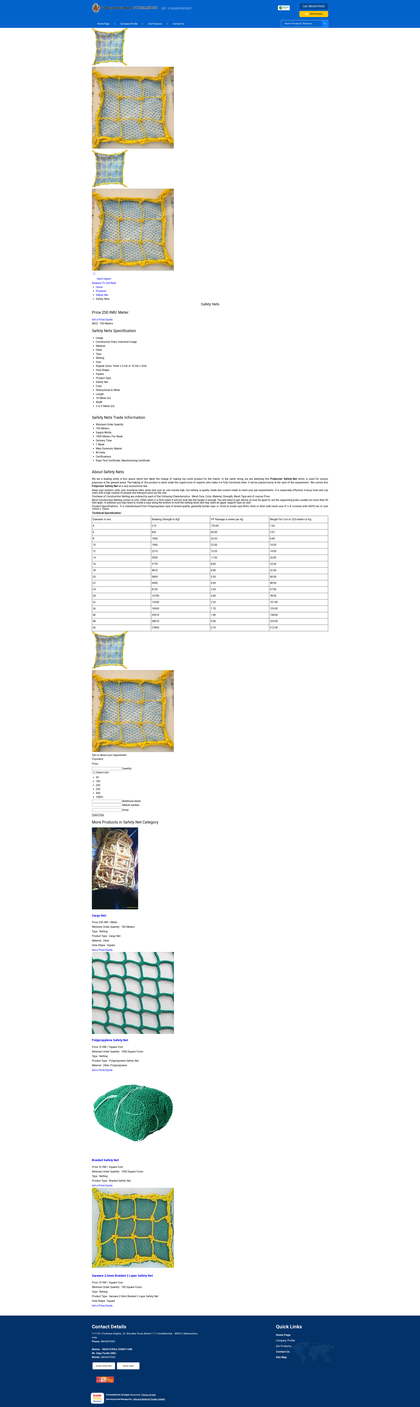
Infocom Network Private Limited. (149, 1399)
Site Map (281, 1357)
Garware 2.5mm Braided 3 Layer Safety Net (122, 1276)
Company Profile (128, 23)
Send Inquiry (316, 13)
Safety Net (102, 295)
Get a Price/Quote (102, 319)
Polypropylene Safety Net (110, 1040)
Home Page (103, 23)
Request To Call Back (104, 283)
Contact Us (178, 23)
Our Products (155, 23)
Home (99, 287)
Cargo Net (99, 915)
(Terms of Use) (148, 1395)
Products (101, 291)
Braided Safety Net (105, 1160)
